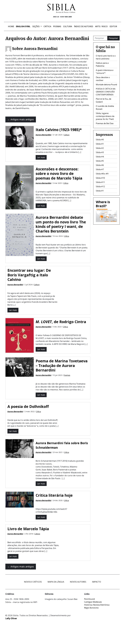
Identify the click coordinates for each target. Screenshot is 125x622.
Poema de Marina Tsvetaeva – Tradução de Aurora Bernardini (62, 365)
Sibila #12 (100, 186)
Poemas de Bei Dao (105, 123)
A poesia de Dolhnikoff (28, 406)
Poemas (57, 26)
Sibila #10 (100, 178)
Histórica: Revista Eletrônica (96, 604)
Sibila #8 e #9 (102, 173)
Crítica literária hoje (54, 495)
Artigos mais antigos (20, 119)
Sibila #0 (100, 139)
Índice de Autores (83, 26)
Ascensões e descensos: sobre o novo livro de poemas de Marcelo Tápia (59, 173)
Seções (36, 26)
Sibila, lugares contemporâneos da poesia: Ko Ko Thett (105, 116)
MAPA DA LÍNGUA (56, 581)
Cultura (67, 26)
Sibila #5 (100, 161)
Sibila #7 (100, 169)
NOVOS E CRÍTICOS (33, 581)
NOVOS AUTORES (78, 581)
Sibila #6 (100, 165)
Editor (113, 26)
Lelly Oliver (11, 618)
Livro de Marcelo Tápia (28, 528)
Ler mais (41, 157)
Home (11, 26)
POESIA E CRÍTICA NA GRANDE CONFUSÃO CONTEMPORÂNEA (105, 91)
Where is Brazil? (103, 204)
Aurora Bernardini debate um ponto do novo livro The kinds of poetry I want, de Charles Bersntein (61, 224)
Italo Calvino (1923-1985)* (59, 129)
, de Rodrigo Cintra (61, 321)
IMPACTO (96, 581)
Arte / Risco (101, 26)
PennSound (89, 599)
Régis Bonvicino (91, 607)
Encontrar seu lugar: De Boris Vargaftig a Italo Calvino (29, 275)
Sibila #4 (100, 156)
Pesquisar (113, 38)
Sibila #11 (100, 182)
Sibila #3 (100, 152)
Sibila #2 (100, 148)
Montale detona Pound (106, 84)
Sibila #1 (100, 143)
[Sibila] (61, 8)
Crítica (47, 26)
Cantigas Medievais (93, 602)
